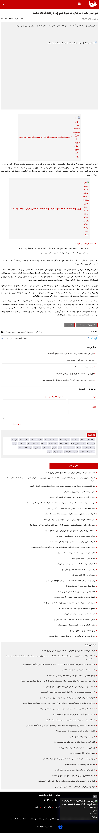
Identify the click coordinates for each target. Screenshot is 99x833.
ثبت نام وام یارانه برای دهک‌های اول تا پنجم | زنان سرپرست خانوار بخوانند (69, 530)
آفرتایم (54, 448)
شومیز (49, 452)
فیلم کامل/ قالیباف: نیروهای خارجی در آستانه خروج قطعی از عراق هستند (70, 472)
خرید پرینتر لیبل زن (69, 448)
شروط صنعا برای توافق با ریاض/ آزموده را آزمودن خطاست (74, 597)
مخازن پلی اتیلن (23, 440)
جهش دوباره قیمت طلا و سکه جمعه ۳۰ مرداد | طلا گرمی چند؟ (73, 619)
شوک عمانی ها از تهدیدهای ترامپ (83, 558)
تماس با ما (47, 807)
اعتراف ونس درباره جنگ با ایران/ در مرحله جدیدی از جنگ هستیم (72, 636)
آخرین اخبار (73, 465)
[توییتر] (92, 339)
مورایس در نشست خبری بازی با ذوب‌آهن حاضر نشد (74, 373)
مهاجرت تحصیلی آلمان (50, 440)
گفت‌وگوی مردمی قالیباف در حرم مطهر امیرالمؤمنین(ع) (76, 564)
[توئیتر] (44, 800)
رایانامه (93, 407)
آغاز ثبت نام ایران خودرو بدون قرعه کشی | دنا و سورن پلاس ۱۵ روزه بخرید (69, 519)
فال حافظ (14, 440)
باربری (60, 448)
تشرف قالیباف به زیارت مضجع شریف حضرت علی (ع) (76, 553)
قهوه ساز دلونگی (57, 452)
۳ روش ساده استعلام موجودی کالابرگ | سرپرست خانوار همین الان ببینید (45, 137)
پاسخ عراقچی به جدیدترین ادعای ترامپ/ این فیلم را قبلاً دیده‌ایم (72, 497)
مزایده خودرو (46, 448)
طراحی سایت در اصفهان (71, 452)
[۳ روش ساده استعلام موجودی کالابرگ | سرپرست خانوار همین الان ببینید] (76, 137)
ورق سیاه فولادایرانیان (89, 448)
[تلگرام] (96, 339)
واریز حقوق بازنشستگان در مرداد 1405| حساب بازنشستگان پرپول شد (73, 804)
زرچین (14, 444)
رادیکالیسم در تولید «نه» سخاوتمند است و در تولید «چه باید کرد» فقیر (70, 580)
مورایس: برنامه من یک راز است (82, 367)
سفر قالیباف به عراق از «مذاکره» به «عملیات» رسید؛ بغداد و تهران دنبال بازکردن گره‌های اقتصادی (61, 486)
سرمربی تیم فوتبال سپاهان (86, 325)
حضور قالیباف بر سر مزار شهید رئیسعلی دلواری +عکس (76, 625)
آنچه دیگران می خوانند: (84, 243)
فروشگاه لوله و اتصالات (25, 448)
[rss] (55, 800)
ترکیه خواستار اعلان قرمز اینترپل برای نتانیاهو (79, 491)
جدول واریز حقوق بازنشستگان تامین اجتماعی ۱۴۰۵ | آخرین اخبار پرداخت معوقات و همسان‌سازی (61, 525)
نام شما (93, 396)
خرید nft (44, 444)
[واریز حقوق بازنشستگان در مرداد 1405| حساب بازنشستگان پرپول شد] (91, 809)
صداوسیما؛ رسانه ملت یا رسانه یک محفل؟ (80, 586)
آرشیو (37, 807)
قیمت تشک (74, 440)
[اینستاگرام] (51, 800)
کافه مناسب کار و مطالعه (78, 444)
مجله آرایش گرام (64, 444)
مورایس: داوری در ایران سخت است (80, 360)
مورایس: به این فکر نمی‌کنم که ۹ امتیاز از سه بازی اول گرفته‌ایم (71, 353)
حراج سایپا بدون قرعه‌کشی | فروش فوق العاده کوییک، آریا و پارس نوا (65, 253)
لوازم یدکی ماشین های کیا (87, 452)
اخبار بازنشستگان (64, 440)
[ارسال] (6, 18)
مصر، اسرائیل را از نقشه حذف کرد (83, 575)
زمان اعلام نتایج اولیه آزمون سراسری (82, 630)
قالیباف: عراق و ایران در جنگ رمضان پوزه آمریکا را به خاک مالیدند (72, 541)
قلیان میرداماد (91, 444)
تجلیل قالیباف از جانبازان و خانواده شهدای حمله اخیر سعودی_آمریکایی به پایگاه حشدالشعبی (63, 547)
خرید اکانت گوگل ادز (33, 444)
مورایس (68, 325)
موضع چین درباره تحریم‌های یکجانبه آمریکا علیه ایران (76, 608)
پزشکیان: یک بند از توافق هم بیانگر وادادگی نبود (78, 569)
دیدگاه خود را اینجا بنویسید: (55, 396)
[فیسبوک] (88, 339)
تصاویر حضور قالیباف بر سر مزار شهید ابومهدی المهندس (75, 536)
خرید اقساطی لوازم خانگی (87, 440)
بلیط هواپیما (37, 448)
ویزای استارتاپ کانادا (36, 440)
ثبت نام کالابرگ (53, 444)
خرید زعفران (22, 444)
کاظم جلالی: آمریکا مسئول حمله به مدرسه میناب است (76, 591)
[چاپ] (2, 18)
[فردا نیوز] (92, 7)
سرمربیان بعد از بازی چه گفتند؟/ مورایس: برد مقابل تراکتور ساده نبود (68, 380)
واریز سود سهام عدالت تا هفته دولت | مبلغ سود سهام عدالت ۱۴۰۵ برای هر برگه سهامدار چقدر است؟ (45, 208)
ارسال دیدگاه (18, 424)
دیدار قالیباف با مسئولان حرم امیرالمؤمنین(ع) (79, 614)
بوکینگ (79, 448)
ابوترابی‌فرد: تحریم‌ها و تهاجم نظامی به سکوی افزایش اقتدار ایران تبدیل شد (69, 602)
